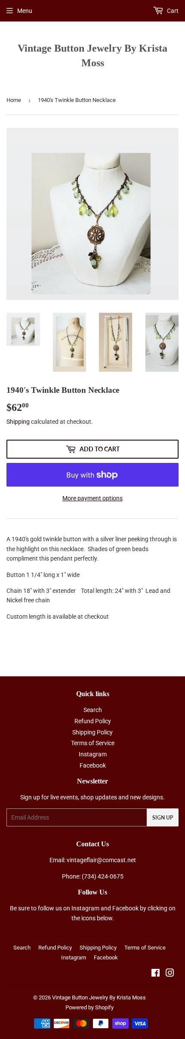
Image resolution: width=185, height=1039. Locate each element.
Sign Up (162, 817)
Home (13, 100)
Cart (172, 10)
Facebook (93, 765)
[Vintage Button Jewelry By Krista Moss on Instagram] (170, 974)
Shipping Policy (92, 732)
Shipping (18, 421)
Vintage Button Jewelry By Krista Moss (92, 55)
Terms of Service (92, 743)
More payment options (92, 498)
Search (92, 709)
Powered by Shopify (89, 1007)
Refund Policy (92, 721)
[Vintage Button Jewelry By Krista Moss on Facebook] (155, 974)
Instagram (93, 754)
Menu (24, 10)
